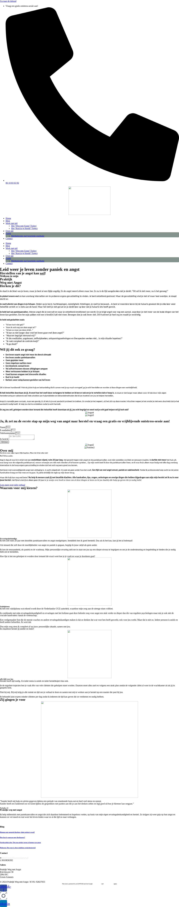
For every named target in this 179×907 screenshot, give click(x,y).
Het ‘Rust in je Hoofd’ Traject (24, 228)
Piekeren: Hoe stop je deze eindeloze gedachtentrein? (18, 848)
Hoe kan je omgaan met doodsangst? (12, 837)
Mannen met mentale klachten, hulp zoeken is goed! (17, 832)
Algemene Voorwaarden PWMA (14, 822)
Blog (8, 221)
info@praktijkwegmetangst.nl (15, 858)
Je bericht (4, 439)
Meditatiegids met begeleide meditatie (27, 236)
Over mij (9, 231)
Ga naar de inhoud (8, 1)
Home (8, 218)
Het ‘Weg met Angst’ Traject (23, 226)
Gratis (8, 233)
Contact (9, 238)
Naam (3, 427)
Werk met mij (11, 223)
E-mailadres (5, 430)
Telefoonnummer (8, 433)
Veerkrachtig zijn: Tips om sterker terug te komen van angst (20, 842)
